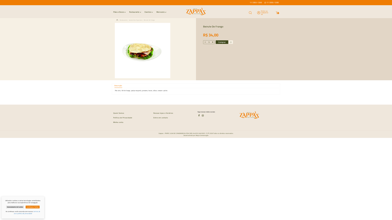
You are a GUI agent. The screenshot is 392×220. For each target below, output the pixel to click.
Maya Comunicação (202, 135)
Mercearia (160, 12)
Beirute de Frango (149, 20)
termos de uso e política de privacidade (27, 212)
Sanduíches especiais (135, 20)
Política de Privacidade (122, 117)
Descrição (118, 85)
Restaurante (134, 12)
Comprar (222, 42)
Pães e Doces (118, 12)
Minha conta (118, 122)
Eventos (148, 12)
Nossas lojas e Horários (163, 113)
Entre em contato (160, 117)
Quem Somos (118, 113)
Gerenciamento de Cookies (15, 207)
